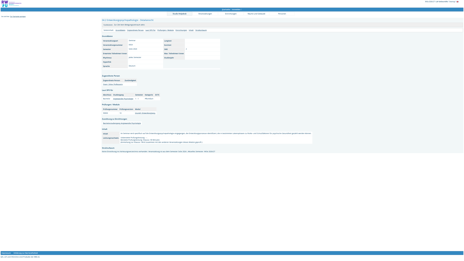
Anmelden (236, 9)
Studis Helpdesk (180, 13)
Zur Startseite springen (18, 16)
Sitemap (452, 1)
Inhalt (191, 30)
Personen (282, 13)
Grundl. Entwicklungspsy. (145, 113)
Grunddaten (120, 30)
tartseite (226, 9)
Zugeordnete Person (135, 30)
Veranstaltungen (205, 13)
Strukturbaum (201, 30)
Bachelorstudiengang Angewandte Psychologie (122, 123)
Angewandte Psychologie (123, 99)
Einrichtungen (231, 13)
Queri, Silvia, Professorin (113, 84)
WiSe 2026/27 (430, 1)
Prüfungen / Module (165, 30)
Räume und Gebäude (256, 13)
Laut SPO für (150, 30)
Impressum (6, 253)
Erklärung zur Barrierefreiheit (26, 253)
